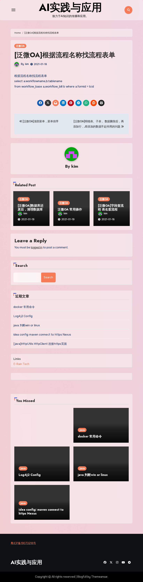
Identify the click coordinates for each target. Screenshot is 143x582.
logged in (36, 247)
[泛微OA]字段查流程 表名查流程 (111, 207)
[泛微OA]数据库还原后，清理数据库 (30, 207)
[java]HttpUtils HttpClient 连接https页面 (40, 344)
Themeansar (99, 577)
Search (21, 265)
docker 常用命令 (24, 307)
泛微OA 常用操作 (70, 209)
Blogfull (82, 577)
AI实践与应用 (26, 562)
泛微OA (20, 45)
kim (27, 64)
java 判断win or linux (26, 325)
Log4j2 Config (23, 316)
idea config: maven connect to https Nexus (42, 334)
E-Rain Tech (21, 364)
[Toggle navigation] (13, 10)
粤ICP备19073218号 (23, 543)
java (82, 430)
